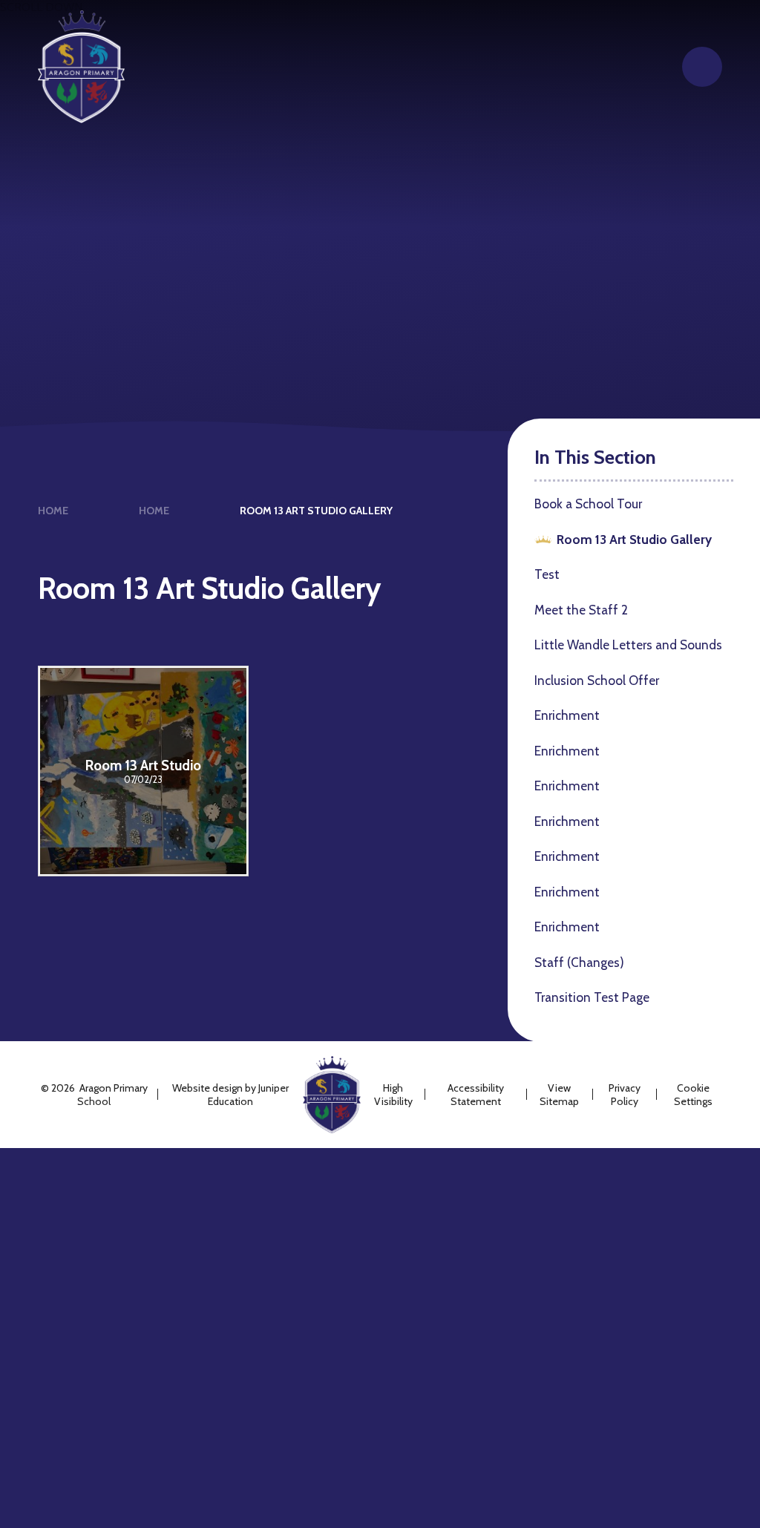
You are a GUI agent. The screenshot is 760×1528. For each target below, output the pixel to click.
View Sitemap (559, 1094)
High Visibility (393, 1094)
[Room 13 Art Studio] (143, 771)
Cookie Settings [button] (693, 1094)
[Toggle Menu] (702, 67)
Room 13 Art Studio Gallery (316, 510)
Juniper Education (248, 1094)
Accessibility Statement (476, 1094)
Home (53, 510)
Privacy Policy (625, 1094)
